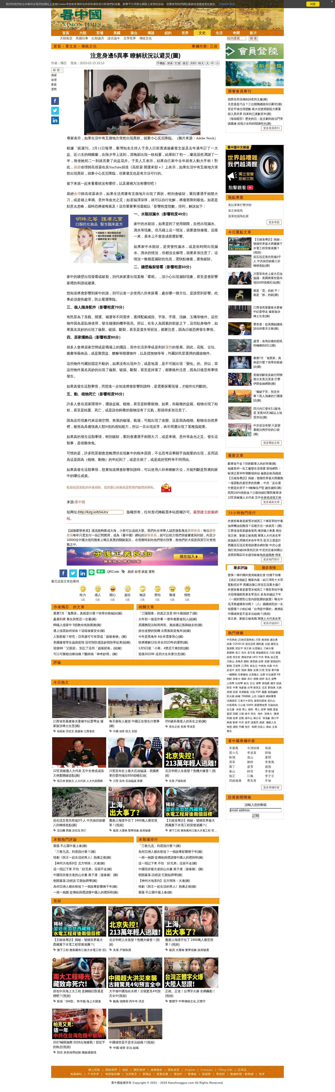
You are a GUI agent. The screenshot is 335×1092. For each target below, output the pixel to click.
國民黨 (260, 643)
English (190, 1069)
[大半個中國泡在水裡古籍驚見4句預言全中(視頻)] (135, 959)
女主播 (231, 709)
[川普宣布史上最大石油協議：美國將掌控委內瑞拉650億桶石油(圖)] (135, 739)
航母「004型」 (66, 1001)
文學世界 (129, 38)
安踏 (134, 731)
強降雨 (124, 1001)
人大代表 (80, 780)
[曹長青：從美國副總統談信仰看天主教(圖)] (239, 324)
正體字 (201, 1001)
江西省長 (89, 731)
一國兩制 (232, 674)
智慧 (229, 726)
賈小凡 (233, 752)
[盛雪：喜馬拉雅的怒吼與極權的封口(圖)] (239, 341)
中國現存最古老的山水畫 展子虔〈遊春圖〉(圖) (85, 875)
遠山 (250, 757)
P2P (258, 692)
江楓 (250, 776)
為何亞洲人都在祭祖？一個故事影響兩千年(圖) (85, 886)
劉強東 (271, 687)
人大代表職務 (94, 780)
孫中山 (248, 718)
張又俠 (61, 780)
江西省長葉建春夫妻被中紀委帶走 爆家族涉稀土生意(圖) (267, 312)
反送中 (230, 670)
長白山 (271, 700)
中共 (261, 657)
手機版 (161, 63)
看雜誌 (146, 1074)
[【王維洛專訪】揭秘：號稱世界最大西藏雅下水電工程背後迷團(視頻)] (191, 789)
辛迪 (268, 780)
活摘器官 (232, 700)
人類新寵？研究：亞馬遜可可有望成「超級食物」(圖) (90, 636)
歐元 (246, 683)
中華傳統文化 (187, 1001)
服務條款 (156, 1069)
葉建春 (79, 731)
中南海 (262, 665)
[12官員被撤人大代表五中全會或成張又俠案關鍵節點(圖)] (79, 739)
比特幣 (239, 683)
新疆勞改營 (260, 705)
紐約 (168, 33)
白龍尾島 (232, 705)
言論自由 (273, 705)
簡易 (268, 748)
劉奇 (235, 722)
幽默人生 (271, 722)
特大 (201, 63)
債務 (255, 678)
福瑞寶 (206, 1074)
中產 (235, 687)
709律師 (245, 696)
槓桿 (261, 678)
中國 (115, 731)
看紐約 (178, 1074)
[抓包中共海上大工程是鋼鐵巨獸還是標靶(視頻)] (79, 959)
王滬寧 (236, 665)
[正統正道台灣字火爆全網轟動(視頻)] (191, 959)
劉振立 (70, 780)
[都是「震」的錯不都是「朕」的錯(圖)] (239, 290)
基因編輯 (273, 692)
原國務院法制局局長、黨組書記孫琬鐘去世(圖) (170, 625)
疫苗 (229, 657)
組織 (136, 1047)
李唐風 (269, 762)
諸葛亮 (254, 722)
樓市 (272, 683)
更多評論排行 (271, 623)
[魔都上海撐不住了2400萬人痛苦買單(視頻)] (135, 789)
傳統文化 (145, 38)
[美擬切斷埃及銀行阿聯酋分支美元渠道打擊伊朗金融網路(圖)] (239, 374)
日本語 (242, 1069)
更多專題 (274, 222)
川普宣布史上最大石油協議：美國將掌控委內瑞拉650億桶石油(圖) (267, 278)
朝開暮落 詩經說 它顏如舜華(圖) (75, 880)
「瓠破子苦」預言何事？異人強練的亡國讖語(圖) (267, 396)
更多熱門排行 (271, 559)
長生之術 (174, 726)
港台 (133, 33)
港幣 (258, 683)
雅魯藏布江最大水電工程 (196, 830)
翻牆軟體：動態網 (242, 1074)
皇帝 (247, 722)
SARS (249, 705)
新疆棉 (230, 652)
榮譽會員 (194, 530)
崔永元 (253, 665)
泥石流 (76, 830)
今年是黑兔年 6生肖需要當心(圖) (160, 636)
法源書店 (131, 1074)
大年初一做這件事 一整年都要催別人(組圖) (167, 619)
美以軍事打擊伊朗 (239, 205)
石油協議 (130, 780)
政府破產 (145, 830)
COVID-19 (238, 643)
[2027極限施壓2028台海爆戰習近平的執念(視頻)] (79, 1011)
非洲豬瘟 (244, 692)
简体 (170, 63)
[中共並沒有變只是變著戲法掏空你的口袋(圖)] (239, 425)
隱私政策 (174, 1069)
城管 (122, 1047)
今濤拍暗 (253, 748)
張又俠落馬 (235, 210)
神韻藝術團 (112, 1074)
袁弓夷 (251, 652)
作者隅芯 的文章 (69, 607)
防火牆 (230, 696)
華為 (267, 657)
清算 (122, 731)
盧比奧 (274, 639)
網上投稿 (94, 1069)
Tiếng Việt (225, 1069)
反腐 (255, 670)
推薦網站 (76, 1074)
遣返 (275, 709)
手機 (241, 726)
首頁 (65, 33)
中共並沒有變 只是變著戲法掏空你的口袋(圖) (266, 430)
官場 (99, 33)
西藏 (68, 830)
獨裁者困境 (89, 1052)
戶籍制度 (180, 780)
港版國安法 (262, 652)
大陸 (82, 33)
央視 (238, 709)
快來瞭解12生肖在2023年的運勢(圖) (163, 642)
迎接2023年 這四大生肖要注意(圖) (161, 654)
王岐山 (230, 661)
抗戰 (241, 718)
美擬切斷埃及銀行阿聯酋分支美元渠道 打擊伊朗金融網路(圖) (267, 379)
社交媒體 (271, 674)
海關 (269, 709)
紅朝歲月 (98, 38)
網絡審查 (271, 696)
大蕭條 (123, 830)
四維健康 (235, 780)
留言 (185, 63)
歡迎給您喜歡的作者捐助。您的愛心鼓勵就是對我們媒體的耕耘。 (112, 487)
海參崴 (242, 687)
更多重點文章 (271, 442)
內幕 (269, 665)
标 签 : (57, 70)
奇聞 (236, 33)
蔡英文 (257, 687)
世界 (185, 33)
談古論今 (114, 38)
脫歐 (243, 678)
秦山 (232, 771)
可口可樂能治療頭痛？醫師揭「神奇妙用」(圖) (85, 654)
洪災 (141, 1001)
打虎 (261, 670)
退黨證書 (162, 1074)
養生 (229, 731)
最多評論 (241, 568)
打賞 (177, 63)
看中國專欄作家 (241, 741)
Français (207, 1069)
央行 (249, 678)
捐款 (125, 1069)
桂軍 (235, 718)
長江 (237, 652)
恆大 (128, 731)
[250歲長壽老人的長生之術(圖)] (191, 690)
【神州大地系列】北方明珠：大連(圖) (79, 863)
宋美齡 (266, 718)
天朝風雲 (66, 38)
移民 (250, 709)
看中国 (83, 17)
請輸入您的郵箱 (256, 804)
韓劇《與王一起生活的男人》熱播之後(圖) (82, 857)
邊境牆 (253, 661)
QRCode (113, 571)
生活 (219, 33)
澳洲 (276, 713)
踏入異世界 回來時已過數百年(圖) (249, 113)
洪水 (243, 652)
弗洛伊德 (246, 657)
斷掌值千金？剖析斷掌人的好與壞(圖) (252, 463)
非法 (129, 1047)
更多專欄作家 (271, 787)
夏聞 (268, 757)
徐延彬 (61, 731)
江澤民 (245, 665)
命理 (54, 79)
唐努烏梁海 (260, 700)
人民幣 (230, 683)
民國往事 (82, 38)
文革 (274, 726)
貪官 (237, 670)
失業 (171, 780)
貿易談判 (275, 661)
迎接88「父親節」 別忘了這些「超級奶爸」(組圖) (87, 648)
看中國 (80, 502)
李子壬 (269, 776)
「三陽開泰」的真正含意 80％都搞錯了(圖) (167, 613)
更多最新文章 (271, 502)
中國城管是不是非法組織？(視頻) (132, 1042)
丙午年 (133, 1001)
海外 (260, 713)
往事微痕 (243, 674)
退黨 (278, 652)
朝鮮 (229, 678)
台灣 (249, 687)
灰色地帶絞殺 (72, 1052)
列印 (193, 63)
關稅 (246, 661)
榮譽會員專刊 (239, 91)
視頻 (57, 901)
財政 (278, 683)
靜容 (250, 771)
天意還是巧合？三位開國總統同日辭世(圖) (255, 104)
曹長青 (251, 780)
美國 (116, 33)
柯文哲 (236, 657)
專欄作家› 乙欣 (205, 46)
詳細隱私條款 (227, 4)
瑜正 (232, 776)
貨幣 (273, 678)
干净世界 (93, 1074)
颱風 (116, 1001)
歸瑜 (268, 752)
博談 (151, 33)
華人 (244, 709)
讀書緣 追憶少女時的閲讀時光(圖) (249, 123)
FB (278, 674)
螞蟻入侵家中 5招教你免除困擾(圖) (77, 625)
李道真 (251, 752)
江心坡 (241, 705)
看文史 (71, 46)
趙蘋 (268, 766)
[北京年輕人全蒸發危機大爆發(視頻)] (191, 739)
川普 (115, 780)
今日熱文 (61, 682)
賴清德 (265, 639)
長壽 (183, 726)
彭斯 (260, 661)
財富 (229, 687)
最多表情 (269, 568)
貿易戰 (230, 648)
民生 (254, 713)
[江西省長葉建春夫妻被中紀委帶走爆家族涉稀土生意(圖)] (79, 690)
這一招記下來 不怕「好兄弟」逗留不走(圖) (82, 869)
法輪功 (261, 696)
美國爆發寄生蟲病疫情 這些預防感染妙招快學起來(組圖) (91, 642)
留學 (263, 709)
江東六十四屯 (245, 700)
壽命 (268, 726)
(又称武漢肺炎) (246, 639)
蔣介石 (257, 718)
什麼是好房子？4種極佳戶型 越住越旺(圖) (254, 487)
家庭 (54, 84)
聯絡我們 (111, 1069)
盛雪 (250, 766)
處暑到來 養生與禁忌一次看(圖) (74, 619)
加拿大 (236, 678)
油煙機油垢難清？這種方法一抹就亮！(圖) (255, 525)
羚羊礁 (81, 1001)
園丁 (232, 766)
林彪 (229, 722)
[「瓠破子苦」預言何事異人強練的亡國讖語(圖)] (239, 391)
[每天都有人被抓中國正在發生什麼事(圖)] (135, 690)
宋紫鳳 (233, 748)
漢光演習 (250, 643)
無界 (262, 1074)
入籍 (241, 713)
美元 (267, 678)
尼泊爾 (61, 830)
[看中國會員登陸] (255, 51)
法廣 (262, 674)
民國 (229, 718)
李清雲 (191, 726)
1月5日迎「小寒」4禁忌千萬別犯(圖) (163, 648)
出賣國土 (257, 648)
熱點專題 (236, 197)
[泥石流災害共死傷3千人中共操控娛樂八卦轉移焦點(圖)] (79, 789)
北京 (264, 687)
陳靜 (250, 762)
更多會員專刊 (271, 128)
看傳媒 (192, 1074)
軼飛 (232, 757)
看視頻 (220, 1074)
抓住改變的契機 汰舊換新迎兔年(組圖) (164, 630)
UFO (255, 657)
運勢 (54, 89)
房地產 (265, 683)
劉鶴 (229, 665)
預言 (60, 1052)
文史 (202, 33)
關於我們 (139, 1069)
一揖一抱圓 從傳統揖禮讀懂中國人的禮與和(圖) (85, 892)
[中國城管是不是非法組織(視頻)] (135, 1011)
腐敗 (249, 670)
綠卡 (247, 713)
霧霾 (264, 692)
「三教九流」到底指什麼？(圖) (74, 851)
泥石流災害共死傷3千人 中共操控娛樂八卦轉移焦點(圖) (267, 261)
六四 (272, 652)
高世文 (70, 731)
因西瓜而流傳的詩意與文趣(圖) (248, 99)
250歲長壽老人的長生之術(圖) (185, 721)
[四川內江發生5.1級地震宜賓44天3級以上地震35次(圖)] (239, 408)
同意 (313, 4)
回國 (235, 713)
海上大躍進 (93, 1001)
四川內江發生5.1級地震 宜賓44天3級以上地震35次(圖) (267, 413)
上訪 (253, 696)
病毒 (229, 643)
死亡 (83, 830)
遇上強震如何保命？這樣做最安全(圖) (79, 630)
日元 (252, 683)
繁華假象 (133, 830)
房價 (229, 692)
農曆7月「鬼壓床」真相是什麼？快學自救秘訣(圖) (87, 613)
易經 (54, 75)
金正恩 (274, 657)
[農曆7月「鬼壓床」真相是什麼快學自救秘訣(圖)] (239, 358)
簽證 (229, 713)
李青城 (269, 771)
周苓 (232, 762)
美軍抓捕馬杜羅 (238, 216)
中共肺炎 (232, 639)
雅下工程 (174, 830)
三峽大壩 (268, 648)
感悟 (235, 726)
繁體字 (173, 1001)
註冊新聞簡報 (239, 797)
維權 (237, 696)
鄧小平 (275, 718)
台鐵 (267, 643)
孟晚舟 (239, 661)
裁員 (115, 830)
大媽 (278, 687)
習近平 (215, 830)
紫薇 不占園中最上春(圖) (70, 845)
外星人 (261, 726)
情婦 (243, 670)
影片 (253, 33)
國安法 (274, 643)
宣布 (122, 780)
